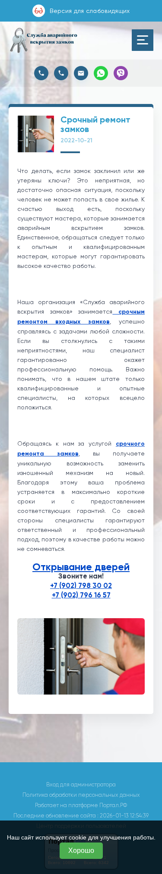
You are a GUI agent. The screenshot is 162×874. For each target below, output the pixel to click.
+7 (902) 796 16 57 (81, 595)
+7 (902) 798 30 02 (81, 586)
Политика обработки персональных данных (81, 795)
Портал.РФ (113, 805)
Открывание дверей (81, 567)
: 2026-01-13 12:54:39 (123, 815)
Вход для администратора (81, 784)
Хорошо (81, 850)
